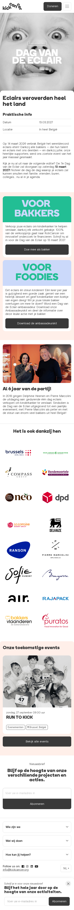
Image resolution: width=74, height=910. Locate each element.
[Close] (68, 883)
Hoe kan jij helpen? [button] (18, 854)
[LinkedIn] (31, 866)
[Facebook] (23, 866)
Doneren (52, 6)
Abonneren (37, 804)
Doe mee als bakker (37, 249)
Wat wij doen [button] (14, 840)
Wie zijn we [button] (13, 827)
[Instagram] (27, 866)
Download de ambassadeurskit (37, 323)
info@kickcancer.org (16, 869)
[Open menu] (67, 6)
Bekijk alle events (37, 741)
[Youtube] (36, 866)
